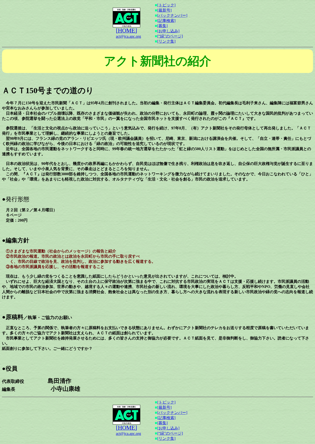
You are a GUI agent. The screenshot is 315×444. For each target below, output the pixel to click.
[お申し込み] (168, 31)
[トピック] (166, 5)
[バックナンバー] (172, 15)
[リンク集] (166, 41)
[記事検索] (166, 20)
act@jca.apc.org (128, 36)
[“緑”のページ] (170, 36)
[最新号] (164, 10)
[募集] (162, 26)
